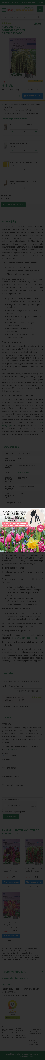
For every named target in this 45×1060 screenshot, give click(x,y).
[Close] (42, 511)
